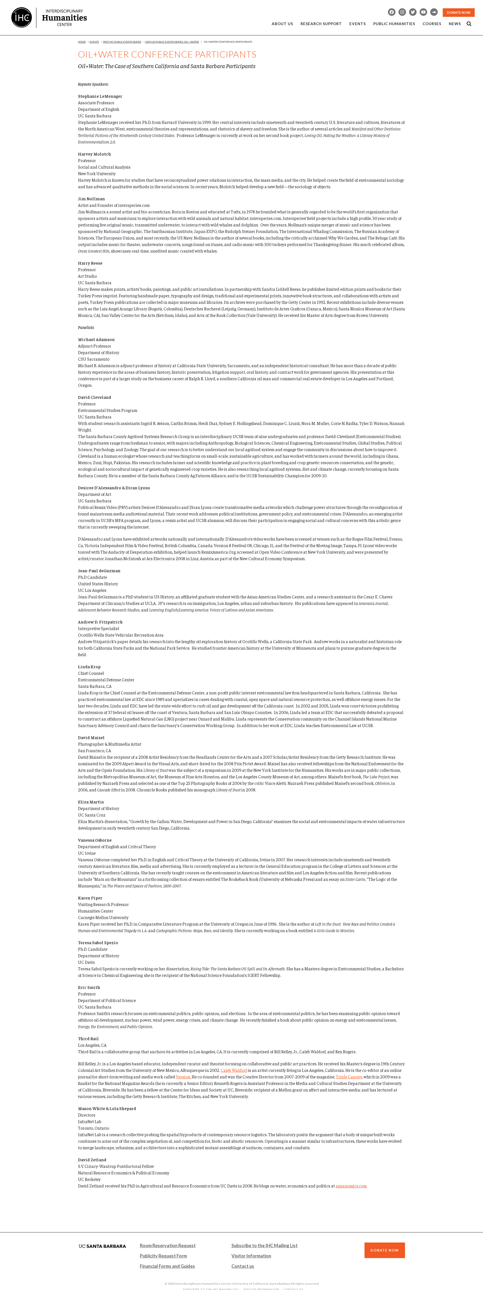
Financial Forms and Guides (167, 1266)
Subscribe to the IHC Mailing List (264, 1245)
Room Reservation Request (168, 1245)
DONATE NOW (458, 13)
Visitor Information (251, 1256)
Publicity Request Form (163, 1256)
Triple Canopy (349, 1076)
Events (94, 41)
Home (82, 41)
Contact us (242, 1266)
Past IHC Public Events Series (122, 41)
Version (183, 1076)
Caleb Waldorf (234, 1070)
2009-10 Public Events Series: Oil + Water (172, 41)
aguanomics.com (351, 1185)
